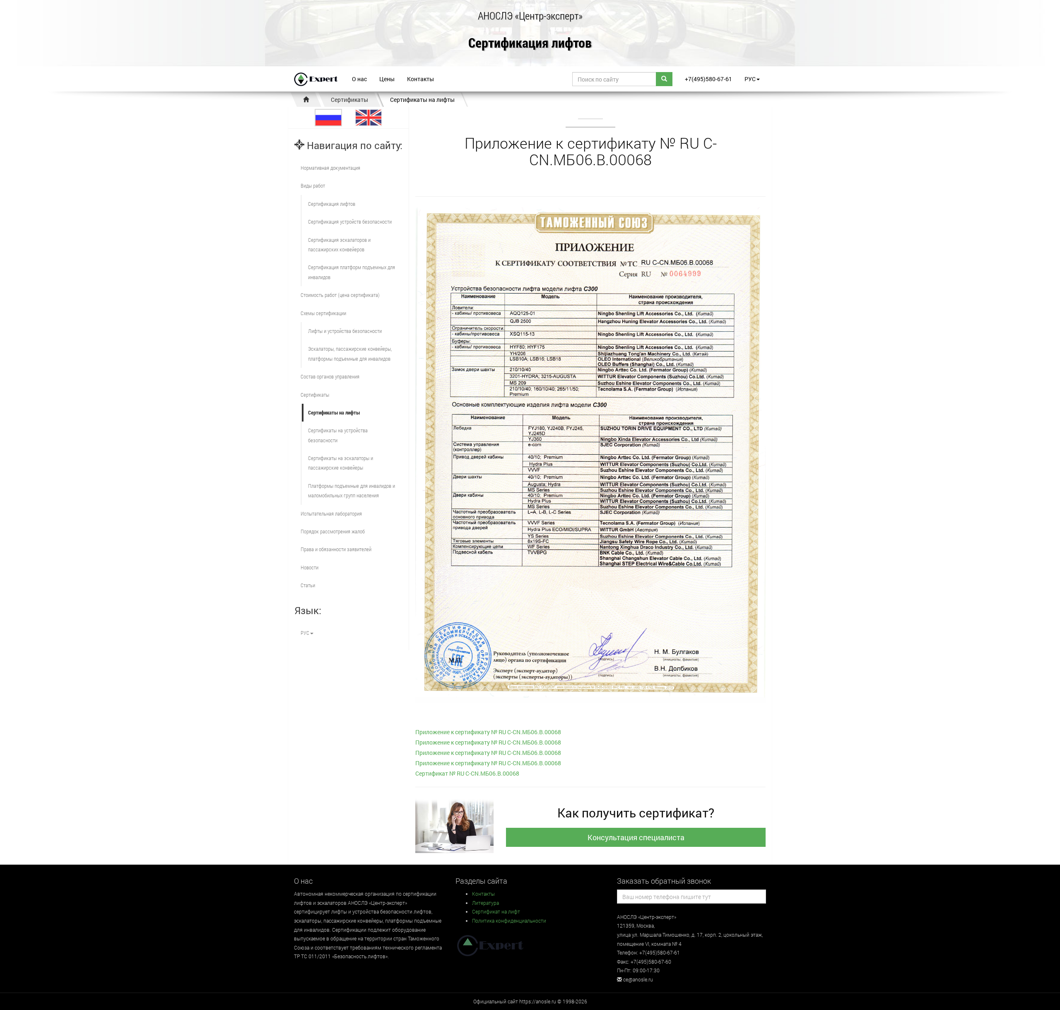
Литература (485, 902)
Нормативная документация (330, 167)
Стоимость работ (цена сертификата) (340, 295)
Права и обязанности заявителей (336, 549)
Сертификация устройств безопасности (350, 221)
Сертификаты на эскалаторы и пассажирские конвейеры (340, 462)
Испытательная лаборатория (331, 513)
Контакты (420, 79)
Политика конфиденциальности (509, 920)
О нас (359, 79)
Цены (387, 79)
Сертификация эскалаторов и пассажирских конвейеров (339, 244)
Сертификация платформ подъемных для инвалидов (351, 271)
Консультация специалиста (636, 837)
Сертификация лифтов (530, 43)
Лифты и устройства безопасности (345, 331)
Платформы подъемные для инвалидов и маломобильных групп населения (351, 490)
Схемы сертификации (323, 313)
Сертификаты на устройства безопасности (338, 435)
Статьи (308, 585)
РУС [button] (750, 79)
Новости (309, 567)
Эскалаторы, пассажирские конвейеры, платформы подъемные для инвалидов (350, 353)
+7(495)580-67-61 (708, 79)
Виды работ (313, 185)
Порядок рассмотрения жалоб (333, 531)
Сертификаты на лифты (422, 100)
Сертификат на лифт (496, 911)
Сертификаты (349, 100)
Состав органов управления (330, 376)
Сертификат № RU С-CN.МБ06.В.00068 (467, 773)
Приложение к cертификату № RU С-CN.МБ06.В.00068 (488, 732)
